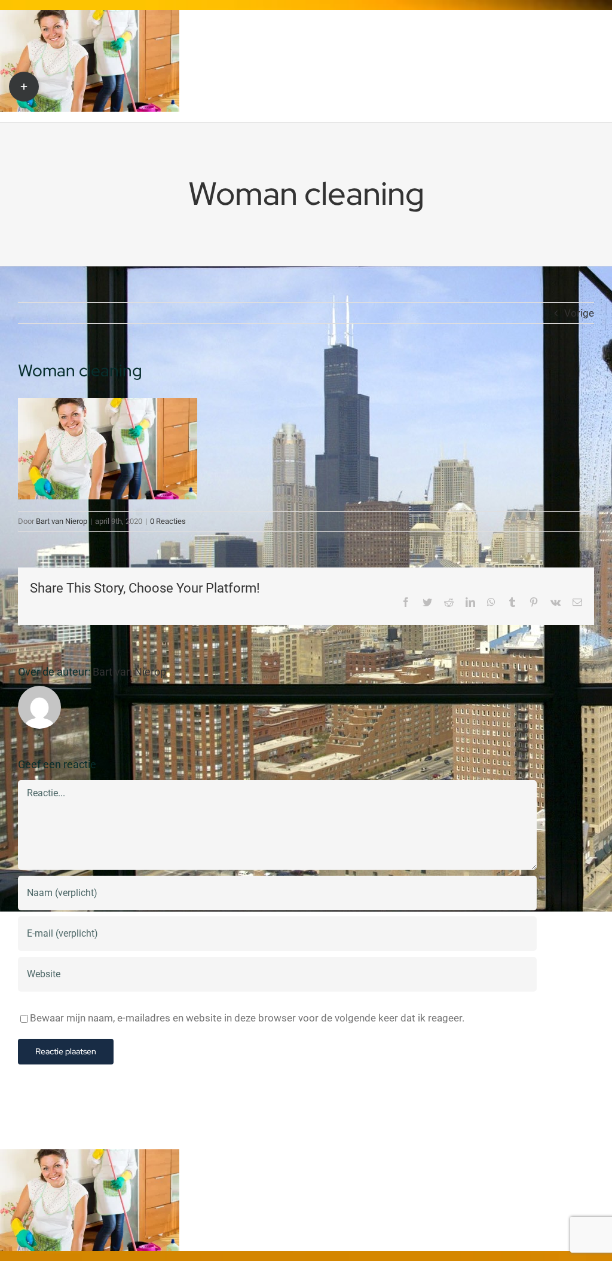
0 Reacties (168, 521)
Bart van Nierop (61, 521)
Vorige (579, 313)
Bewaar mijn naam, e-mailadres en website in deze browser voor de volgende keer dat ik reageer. (247, 1018)
